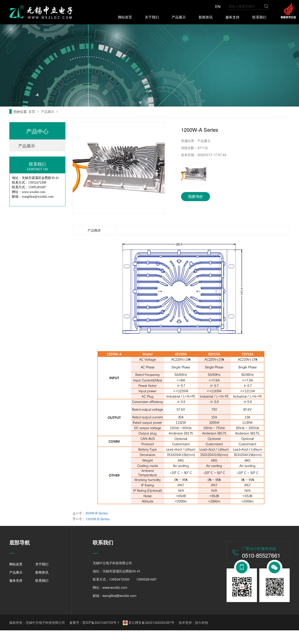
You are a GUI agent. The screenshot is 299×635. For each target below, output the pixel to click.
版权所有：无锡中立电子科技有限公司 (37, 622)
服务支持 (232, 16)
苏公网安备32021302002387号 (151, 622)
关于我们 (152, 16)
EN (218, 6)
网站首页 (125, 16)
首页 (32, 111)
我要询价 (195, 196)
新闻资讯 (206, 16)
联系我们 (259, 16)
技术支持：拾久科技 (193, 622)
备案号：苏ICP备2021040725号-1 (94, 622)
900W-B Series (96, 513)
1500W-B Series (97, 519)
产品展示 (179, 16)
